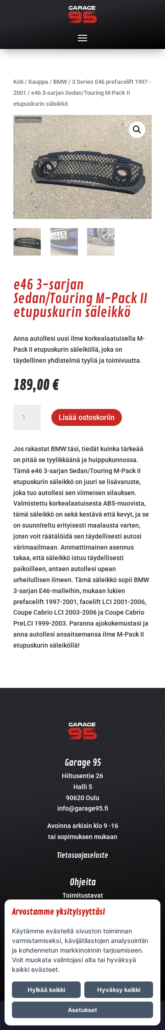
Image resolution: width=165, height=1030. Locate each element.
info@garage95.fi (82, 808)
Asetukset (82, 1010)
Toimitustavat (82, 895)
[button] (137, 129)
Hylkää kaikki (46, 989)
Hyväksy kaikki (118, 989)
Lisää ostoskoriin (87, 417)
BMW (60, 81)
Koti (18, 81)
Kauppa (38, 81)
